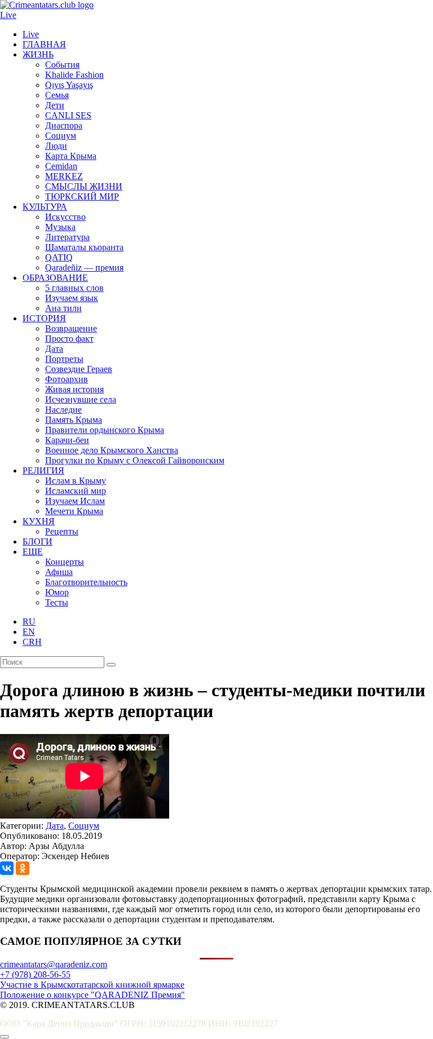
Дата (54, 348)
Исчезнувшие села (80, 399)
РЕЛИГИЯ (43, 470)
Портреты (64, 359)
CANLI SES (68, 115)
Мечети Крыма (74, 511)
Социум (60, 135)
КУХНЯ (39, 521)
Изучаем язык (71, 298)
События (62, 64)
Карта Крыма (70, 156)
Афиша (59, 572)
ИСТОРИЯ (44, 318)
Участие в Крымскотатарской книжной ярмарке (92, 984)
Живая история (74, 389)
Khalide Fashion (74, 74)
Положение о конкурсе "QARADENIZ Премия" (92, 995)
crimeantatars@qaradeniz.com (53, 964)
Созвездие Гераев (78, 369)
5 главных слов (74, 288)
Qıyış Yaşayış (69, 85)
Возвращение (71, 328)
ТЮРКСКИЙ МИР (82, 196)
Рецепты (61, 531)
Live (8, 15)
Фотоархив (66, 379)
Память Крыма (73, 420)
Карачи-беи (67, 440)
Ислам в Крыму (75, 480)
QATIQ (59, 257)
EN (29, 631)
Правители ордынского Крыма (104, 430)
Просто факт (69, 338)
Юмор (57, 592)
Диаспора (63, 125)
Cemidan (61, 166)
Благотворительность (86, 582)
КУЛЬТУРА (45, 206)
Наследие (63, 409)
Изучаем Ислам (75, 501)
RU (29, 621)
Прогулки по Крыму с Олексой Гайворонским (134, 460)
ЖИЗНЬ (38, 54)
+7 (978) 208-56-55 (35, 974)
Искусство (65, 217)
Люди (56, 146)
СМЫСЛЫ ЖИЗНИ (83, 186)
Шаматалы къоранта (84, 247)
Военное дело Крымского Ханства (111, 450)
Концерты (64, 562)
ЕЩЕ (33, 551)
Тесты (56, 602)
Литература (67, 237)
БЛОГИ (37, 541)
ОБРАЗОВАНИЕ (55, 277)
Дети (54, 105)
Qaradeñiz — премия (84, 267)
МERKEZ (64, 176)
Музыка (60, 227)
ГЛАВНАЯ (44, 44)
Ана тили (63, 308)
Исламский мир (75, 491)
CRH (32, 642)
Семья (57, 95)
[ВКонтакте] (7, 868)
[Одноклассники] (22, 868)
